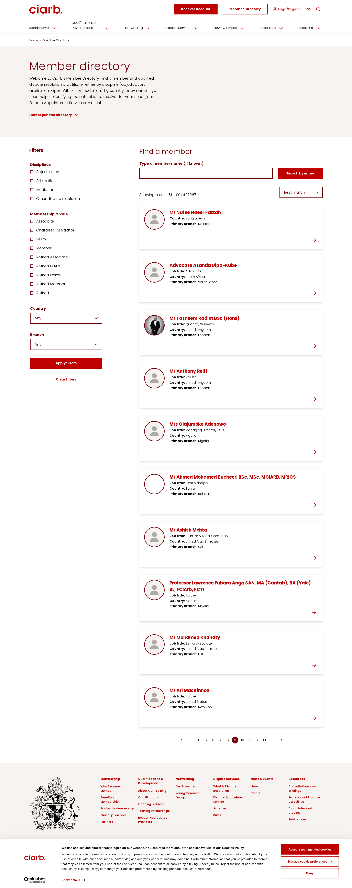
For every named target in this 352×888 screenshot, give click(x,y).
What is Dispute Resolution (224, 788)
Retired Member (50, 283)
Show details (71, 880)
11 (250, 740)
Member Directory (56, 40)
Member (44, 248)
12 (257, 740)
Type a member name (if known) (171, 163)
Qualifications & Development (84, 25)
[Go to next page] (281, 740)
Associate (45, 221)
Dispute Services (178, 27)
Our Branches (186, 786)
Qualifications (148, 797)
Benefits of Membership (109, 799)
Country (38, 308)
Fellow (41, 239)
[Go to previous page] (181, 740)
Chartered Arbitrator (55, 230)
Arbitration (46, 180)
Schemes (220, 808)
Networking (134, 27)
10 (242, 740)
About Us (306, 27)
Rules (217, 815)
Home (34, 40)
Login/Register (289, 9)
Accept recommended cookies (309, 849)
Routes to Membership (117, 808)
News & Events (225, 27)
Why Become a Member (111, 788)
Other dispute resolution (58, 198)
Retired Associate (52, 257)
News (255, 786)
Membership (39, 27)
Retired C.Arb (48, 266)
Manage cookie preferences (307, 861)
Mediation (45, 189)
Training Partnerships (154, 811)
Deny (310, 873)
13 (264, 740)
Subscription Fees (113, 815)
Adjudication (47, 171)
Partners (106, 822)
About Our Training (152, 791)
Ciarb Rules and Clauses (300, 810)
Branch (37, 334)
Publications (297, 819)
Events (255, 793)
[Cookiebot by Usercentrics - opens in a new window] (34, 880)
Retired (42, 292)
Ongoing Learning (151, 804)
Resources (268, 27)
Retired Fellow (48, 274)
